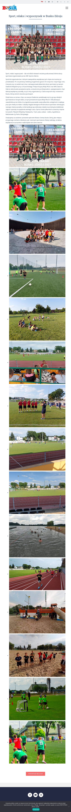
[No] (69, 806)
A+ (68, 2)
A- (61, 2)
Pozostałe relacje (35, 773)
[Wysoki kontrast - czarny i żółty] (57, 1)
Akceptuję (36, 809)
